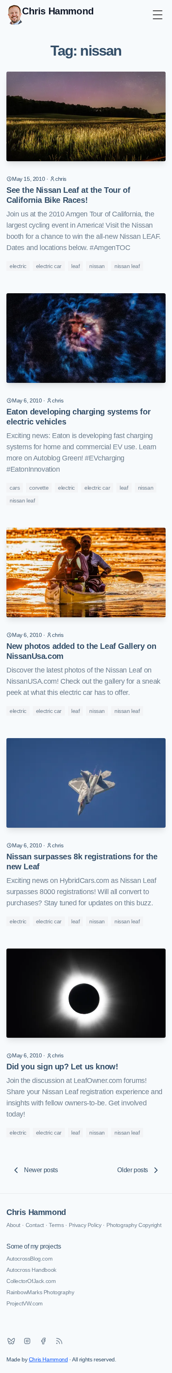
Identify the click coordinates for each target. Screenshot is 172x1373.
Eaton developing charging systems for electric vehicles (78, 416)
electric (18, 266)
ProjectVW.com (24, 1303)
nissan (97, 266)
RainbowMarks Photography (40, 1292)
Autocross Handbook (31, 1270)
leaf (75, 266)
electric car (49, 266)
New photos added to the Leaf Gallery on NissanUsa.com (81, 651)
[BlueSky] (11, 1341)
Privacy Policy (85, 1225)
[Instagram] (27, 1341)
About (13, 1225)
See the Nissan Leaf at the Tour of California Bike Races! (68, 195)
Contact (35, 1225)
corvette (38, 487)
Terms (56, 1225)
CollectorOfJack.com (31, 1281)
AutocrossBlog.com (29, 1258)
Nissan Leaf (127, 266)
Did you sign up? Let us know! (62, 1066)
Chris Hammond (36, 1212)
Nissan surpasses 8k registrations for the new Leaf (82, 861)
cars (15, 487)
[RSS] (59, 1341)
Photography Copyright (134, 1225)
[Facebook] (43, 1341)
